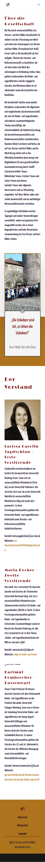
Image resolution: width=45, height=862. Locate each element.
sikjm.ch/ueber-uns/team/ (25, 654)
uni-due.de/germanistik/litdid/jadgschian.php (22, 545)
